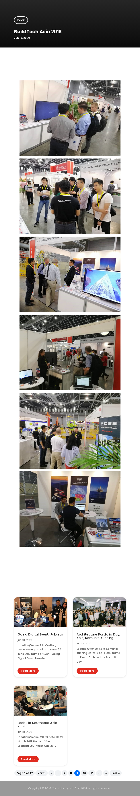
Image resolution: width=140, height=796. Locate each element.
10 (84, 773)
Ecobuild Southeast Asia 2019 (37, 724)
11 (91, 773)
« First (41, 773)
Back (21, 20)
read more (28, 671)
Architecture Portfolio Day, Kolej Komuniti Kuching (98, 636)
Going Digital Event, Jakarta (40, 634)
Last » (116, 773)
